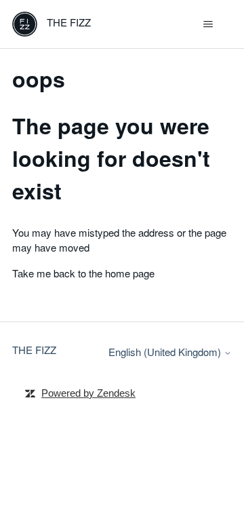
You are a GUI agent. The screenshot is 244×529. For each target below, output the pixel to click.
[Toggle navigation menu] (208, 24)
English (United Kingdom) (166, 351)
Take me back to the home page (83, 273)
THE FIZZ (34, 349)
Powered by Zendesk (88, 393)
